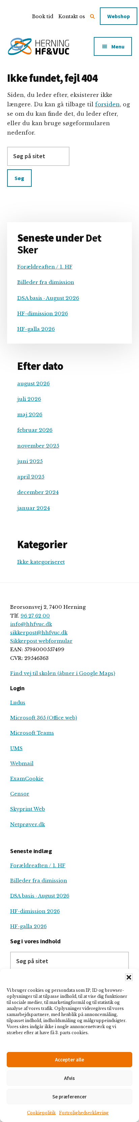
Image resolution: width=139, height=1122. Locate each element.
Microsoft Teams (32, 733)
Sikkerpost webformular (41, 641)
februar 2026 (35, 430)
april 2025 (31, 477)
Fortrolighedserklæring (84, 1112)
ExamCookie (27, 779)
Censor (19, 794)
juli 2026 (29, 399)
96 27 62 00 (35, 616)
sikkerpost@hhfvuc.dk (38, 633)
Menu (117, 46)
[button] (129, 977)
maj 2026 (30, 414)
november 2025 (38, 446)
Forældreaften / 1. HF (45, 267)
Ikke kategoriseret (41, 562)
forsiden (107, 104)
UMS (16, 748)
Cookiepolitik (41, 1112)
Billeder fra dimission (45, 282)
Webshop (118, 16)
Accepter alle (69, 1059)
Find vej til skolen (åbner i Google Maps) (62, 673)
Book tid (42, 16)
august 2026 (33, 383)
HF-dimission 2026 (42, 313)
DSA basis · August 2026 (48, 298)
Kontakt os (71, 16)
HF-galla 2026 (36, 329)
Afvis (69, 1078)
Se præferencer (69, 1096)
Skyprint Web (27, 809)
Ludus (17, 703)
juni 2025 (30, 461)
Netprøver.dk (27, 824)
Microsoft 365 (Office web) (43, 718)
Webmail (21, 764)
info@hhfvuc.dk (31, 624)
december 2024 (38, 492)
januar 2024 (33, 508)
